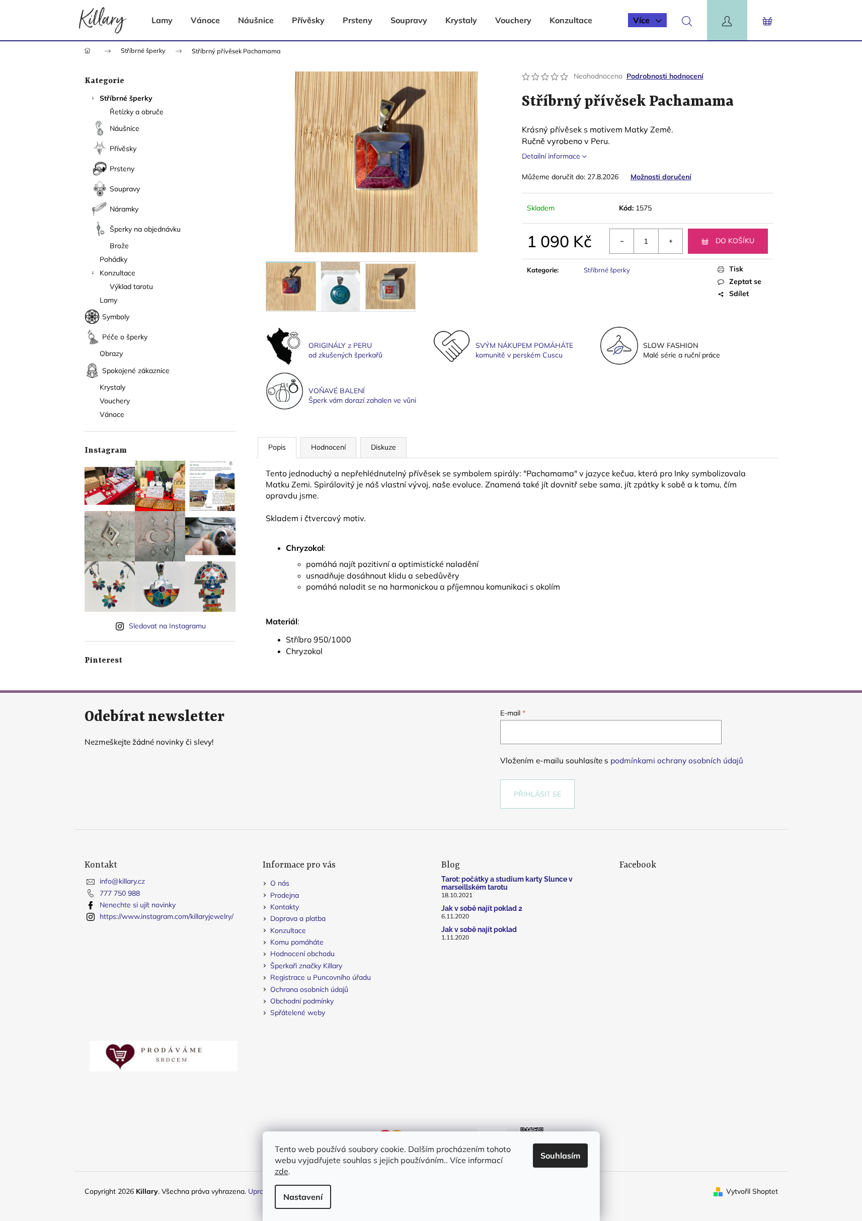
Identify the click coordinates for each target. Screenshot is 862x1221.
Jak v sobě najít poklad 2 (481, 908)
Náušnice (124, 128)
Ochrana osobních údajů (309, 989)
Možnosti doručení (661, 176)
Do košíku (735, 240)
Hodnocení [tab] (328, 447)
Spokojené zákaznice (136, 370)
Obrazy (111, 353)
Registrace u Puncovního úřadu (320, 977)
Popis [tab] (277, 447)
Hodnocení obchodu (302, 953)
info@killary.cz (122, 881)
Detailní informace (551, 156)
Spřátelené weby (297, 1012)
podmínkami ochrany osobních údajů (676, 760)
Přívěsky (123, 148)
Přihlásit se (537, 794)
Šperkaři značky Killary (306, 965)
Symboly (115, 316)
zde (281, 1171)
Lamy (108, 300)
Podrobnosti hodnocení (664, 76)
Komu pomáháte (297, 942)
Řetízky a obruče (137, 111)
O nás (279, 883)
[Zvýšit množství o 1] (670, 241)
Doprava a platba (298, 918)
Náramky (124, 208)
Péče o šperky (124, 336)
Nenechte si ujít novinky (138, 904)
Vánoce (112, 414)
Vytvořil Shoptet (752, 1191)
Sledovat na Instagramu (167, 625)
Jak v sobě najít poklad (479, 929)
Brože (119, 245)
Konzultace (117, 272)
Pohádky (114, 259)
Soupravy (125, 188)
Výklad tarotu (131, 286)
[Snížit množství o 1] (622, 241)
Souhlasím (560, 1156)
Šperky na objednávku (145, 229)
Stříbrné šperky (126, 98)
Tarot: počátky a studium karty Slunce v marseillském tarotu (507, 883)
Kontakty (284, 906)
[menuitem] (162, 20)
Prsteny (122, 168)
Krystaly (112, 387)
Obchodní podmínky (302, 1000)
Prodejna (284, 895)
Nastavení (303, 1197)
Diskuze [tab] (383, 447)
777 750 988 (120, 893)
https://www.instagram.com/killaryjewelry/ (166, 916)
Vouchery (115, 400)
